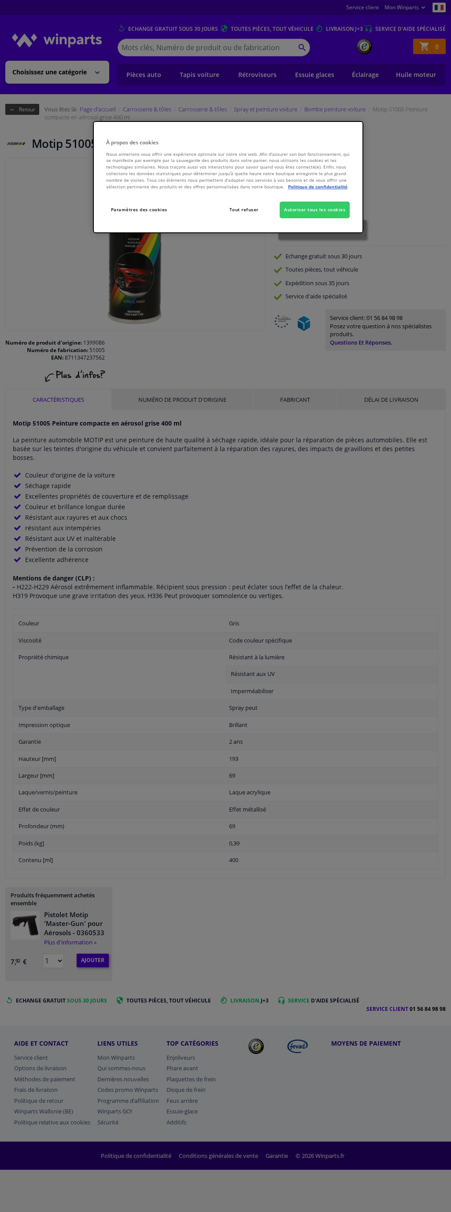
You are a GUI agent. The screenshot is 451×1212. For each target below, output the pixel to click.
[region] (228, 177)
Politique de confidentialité (317, 187)
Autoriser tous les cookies (314, 209)
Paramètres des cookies (139, 209)
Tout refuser (244, 209)
